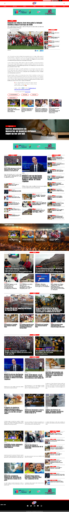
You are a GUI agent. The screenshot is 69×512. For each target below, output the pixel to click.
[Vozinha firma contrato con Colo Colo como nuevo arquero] (46, 47)
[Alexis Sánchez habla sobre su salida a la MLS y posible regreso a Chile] (6, 210)
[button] (14, 95)
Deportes (11, 231)
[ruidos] (50, 204)
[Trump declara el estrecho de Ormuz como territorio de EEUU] (6, 198)
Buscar (60, 0)
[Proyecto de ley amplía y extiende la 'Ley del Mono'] (50, 197)
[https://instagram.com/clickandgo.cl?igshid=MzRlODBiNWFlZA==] (34, 506)
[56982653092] (41, 506)
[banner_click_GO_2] (37, 149)
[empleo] (6, 192)
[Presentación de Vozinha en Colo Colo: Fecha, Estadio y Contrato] (46, 38)
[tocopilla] (50, 210)
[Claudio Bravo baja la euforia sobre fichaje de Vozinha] (46, 34)
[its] (50, 178)
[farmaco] (50, 191)
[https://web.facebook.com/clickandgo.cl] (27, 506)
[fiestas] (50, 217)
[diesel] (50, 171)
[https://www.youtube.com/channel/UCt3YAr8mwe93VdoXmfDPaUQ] (38, 506)
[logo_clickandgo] (34, 4)
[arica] (50, 158)
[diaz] (50, 184)
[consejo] (6, 216)
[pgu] (6, 204)
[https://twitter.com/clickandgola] (31, 506)
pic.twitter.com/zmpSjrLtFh (25, 89)
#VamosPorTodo (17, 89)
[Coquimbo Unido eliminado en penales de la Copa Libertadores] (50, 164)
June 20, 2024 (27, 91)
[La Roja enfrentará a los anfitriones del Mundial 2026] (46, 42)
